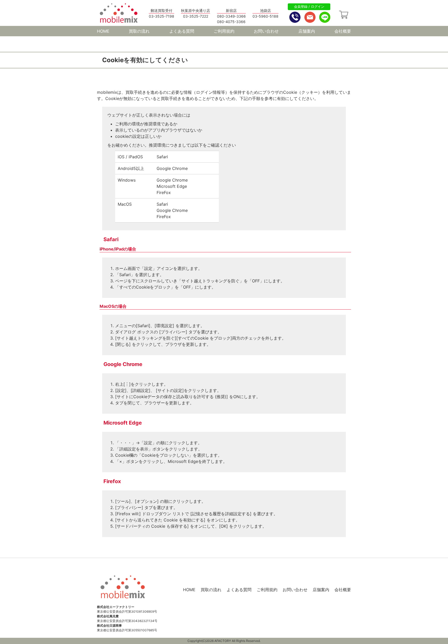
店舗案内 (306, 31)
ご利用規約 (224, 31)
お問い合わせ (266, 31)
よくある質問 (181, 31)
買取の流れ (139, 31)
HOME (103, 31)
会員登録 (300, 6)
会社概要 (342, 31)
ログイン (317, 6)
